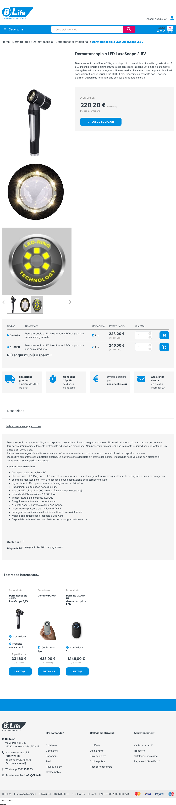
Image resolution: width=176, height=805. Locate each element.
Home (6, 41)
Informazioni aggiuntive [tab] (23, 426)
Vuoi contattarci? (143, 745)
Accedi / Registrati (157, 18)
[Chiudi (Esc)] (11, 800)
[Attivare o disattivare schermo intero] (4, 800)
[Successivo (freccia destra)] (4, 804)
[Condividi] (8, 800)
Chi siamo (51, 745)
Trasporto (139, 750)
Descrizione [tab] (15, 411)
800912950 (13, 756)
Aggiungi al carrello (164, 335)
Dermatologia (21, 41)
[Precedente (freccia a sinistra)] (1, 804)
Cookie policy (53, 771)
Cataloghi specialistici (146, 756)
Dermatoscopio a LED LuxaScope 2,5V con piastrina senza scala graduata (54, 335)
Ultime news (96, 750)
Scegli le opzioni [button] (103, 121)
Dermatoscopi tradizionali (72, 41)
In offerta (95, 745)
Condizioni (52, 750)
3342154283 (25, 769)
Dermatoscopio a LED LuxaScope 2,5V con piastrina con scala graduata (54, 347)
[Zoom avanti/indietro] (1, 800)
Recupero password (101, 766)
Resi (48, 761)
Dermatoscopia (43, 41)
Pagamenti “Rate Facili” (147, 761)
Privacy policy (54, 766)
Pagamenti (52, 756)
